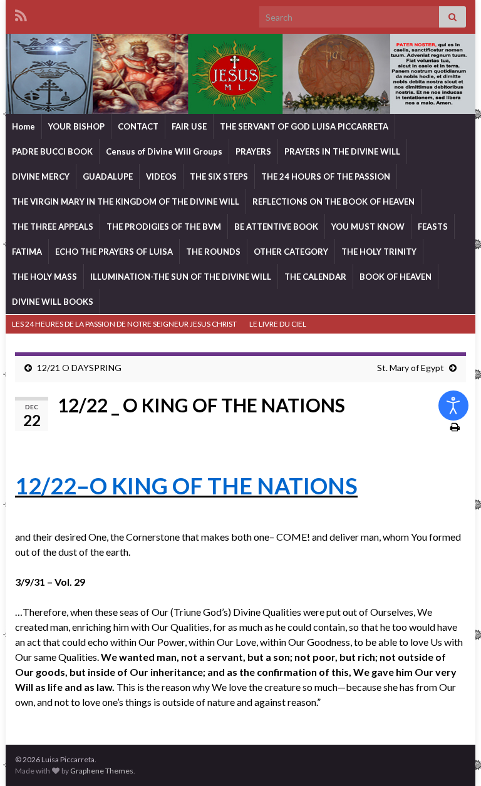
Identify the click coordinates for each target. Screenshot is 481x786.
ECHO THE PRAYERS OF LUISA (114, 252)
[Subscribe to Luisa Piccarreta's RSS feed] (21, 13)
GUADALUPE (108, 176)
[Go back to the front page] (240, 74)
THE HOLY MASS (44, 277)
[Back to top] (452, 757)
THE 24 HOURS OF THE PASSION (325, 176)
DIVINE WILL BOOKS (52, 302)
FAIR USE (189, 126)
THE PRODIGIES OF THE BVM (163, 227)
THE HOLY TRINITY (378, 252)
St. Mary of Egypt (410, 367)
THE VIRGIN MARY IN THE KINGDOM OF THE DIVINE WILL (125, 201)
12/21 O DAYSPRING (79, 367)
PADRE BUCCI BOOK (52, 151)
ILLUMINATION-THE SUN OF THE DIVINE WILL (180, 277)
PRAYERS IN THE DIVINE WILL (342, 151)
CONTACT (138, 126)
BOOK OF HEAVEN (395, 277)
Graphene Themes (101, 770)
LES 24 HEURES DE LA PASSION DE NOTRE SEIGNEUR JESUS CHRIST (124, 324)
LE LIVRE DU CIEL (277, 324)
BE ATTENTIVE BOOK (276, 227)
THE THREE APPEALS (52, 227)
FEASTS (433, 227)
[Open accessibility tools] (453, 405)
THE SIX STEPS (219, 176)
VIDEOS (161, 176)
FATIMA (27, 252)
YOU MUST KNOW (368, 227)
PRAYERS (253, 151)
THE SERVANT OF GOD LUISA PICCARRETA (304, 126)
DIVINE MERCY (41, 176)
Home (23, 126)
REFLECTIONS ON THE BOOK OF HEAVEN (333, 201)
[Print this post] (455, 426)
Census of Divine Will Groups (164, 151)
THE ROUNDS (213, 252)
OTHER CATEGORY (291, 252)
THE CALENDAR (315, 277)
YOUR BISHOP (76, 126)
